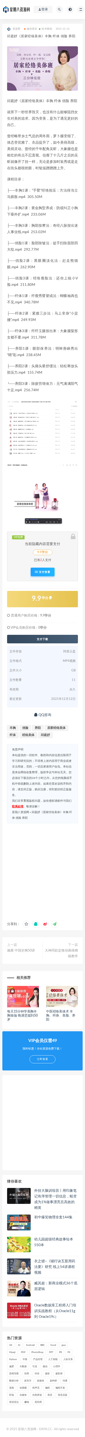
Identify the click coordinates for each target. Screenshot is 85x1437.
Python (13, 1359)
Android (30, 1345)
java (64, 1345)
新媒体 (40, 1381)
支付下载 (42, 639)
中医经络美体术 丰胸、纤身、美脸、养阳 (60, 1015)
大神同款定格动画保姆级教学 (61, 953)
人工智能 (53, 1359)
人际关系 (68, 1359)
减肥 (11, 1366)
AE (10, 1345)
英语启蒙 (62, 1395)
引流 (34, 1366)
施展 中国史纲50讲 (21, 950)
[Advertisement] (42, 871)
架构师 (53, 1381)
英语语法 (14, 1402)
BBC (42, 1345)
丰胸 (13, 728)
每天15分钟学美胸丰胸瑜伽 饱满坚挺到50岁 (22, 1015)
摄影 (47, 1373)
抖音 (37, 1373)
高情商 (38, 1402)
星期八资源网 (20, 812)
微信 (45, 1366)
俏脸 (25, 728)
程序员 (35, 1388)
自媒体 (23, 1395)
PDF (23, 1352)
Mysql (12, 1352)
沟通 (65, 1381)
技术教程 (47, 29)
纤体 (13, 735)
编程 (47, 1388)
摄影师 (59, 1373)
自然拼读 (37, 1395)
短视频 (23, 1388)
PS (69, 1352)
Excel (53, 1345)
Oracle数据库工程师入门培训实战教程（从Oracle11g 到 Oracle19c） (55, 1311)
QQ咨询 (44, 715)
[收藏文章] (26, 924)
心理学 (56, 1366)
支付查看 (44, 571)
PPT (51, 1352)
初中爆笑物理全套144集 (53, 1217)
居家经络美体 (56, 728)
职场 (11, 1395)
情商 (26, 1373)
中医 (25, 1359)
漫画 (11, 1388)
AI (19, 1345)
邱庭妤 (45, 735)
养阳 (38, 728)
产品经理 (37, 1359)
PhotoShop (37, 1352)
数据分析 (14, 1381)
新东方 (27, 1381)
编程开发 (60, 1388)
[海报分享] (54, 924)
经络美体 (28, 735)
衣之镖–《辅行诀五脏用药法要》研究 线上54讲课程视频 (54, 1266)
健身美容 (32, 29)
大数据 (23, 1366)
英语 (49, 1395)
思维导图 (14, 1373)
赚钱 (26, 1402)
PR (60, 1352)
